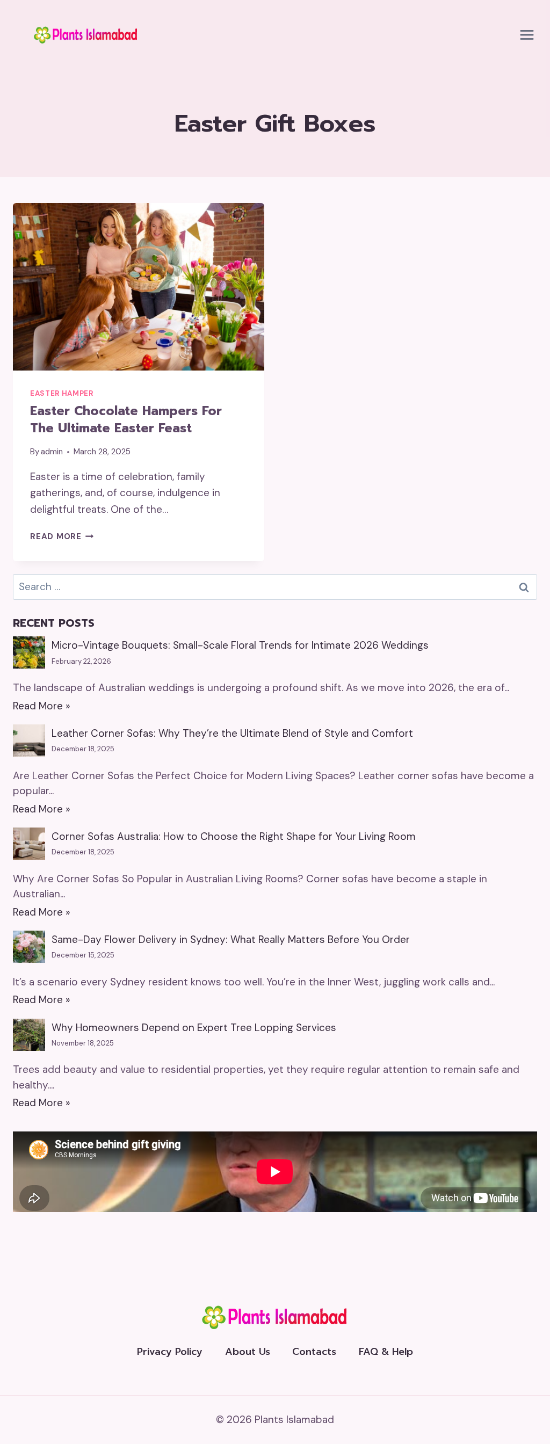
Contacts (314, 1351)
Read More (62, 536)
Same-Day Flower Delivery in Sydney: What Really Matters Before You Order (231, 939)
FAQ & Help (386, 1351)
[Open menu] (526, 35)
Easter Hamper (61, 393)
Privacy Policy (169, 1351)
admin (52, 451)
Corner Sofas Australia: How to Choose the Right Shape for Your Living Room (234, 836)
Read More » (41, 706)
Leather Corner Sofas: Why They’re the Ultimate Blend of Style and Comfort (232, 733)
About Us (247, 1351)
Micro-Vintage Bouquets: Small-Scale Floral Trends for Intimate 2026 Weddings (240, 645)
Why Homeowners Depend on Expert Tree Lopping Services (194, 1027)
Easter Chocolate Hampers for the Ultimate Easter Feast (126, 420)
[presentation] (138, 287)
